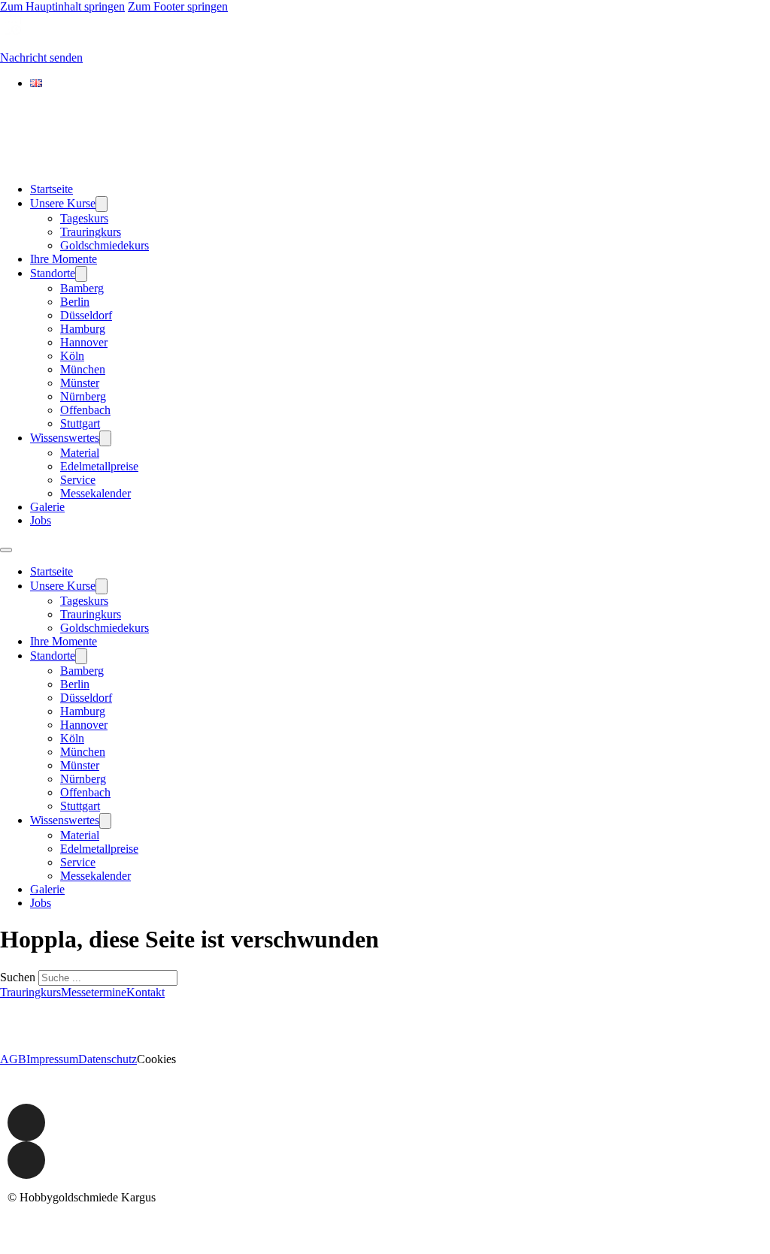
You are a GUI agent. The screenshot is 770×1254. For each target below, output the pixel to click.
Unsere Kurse (62, 203)
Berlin (74, 301)
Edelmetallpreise (99, 466)
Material (79, 452)
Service (77, 479)
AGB (13, 1059)
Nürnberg (83, 396)
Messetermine (93, 992)
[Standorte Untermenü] (81, 274)
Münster (79, 382)
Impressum (52, 1059)
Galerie (47, 506)
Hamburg (82, 328)
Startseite (51, 189)
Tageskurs (84, 218)
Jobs (40, 520)
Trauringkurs (90, 231)
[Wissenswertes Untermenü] (105, 438)
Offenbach (85, 409)
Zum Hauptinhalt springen (62, 6)
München (82, 369)
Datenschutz (107, 1059)
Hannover (84, 342)
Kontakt (145, 992)
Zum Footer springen (178, 6)
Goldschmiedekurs (104, 245)
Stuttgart (80, 423)
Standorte (52, 273)
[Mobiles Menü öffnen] (6, 550)
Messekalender (95, 493)
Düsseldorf (86, 315)
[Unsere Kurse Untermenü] (101, 204)
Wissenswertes (64, 437)
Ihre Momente (63, 258)
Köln (72, 355)
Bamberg (82, 288)
